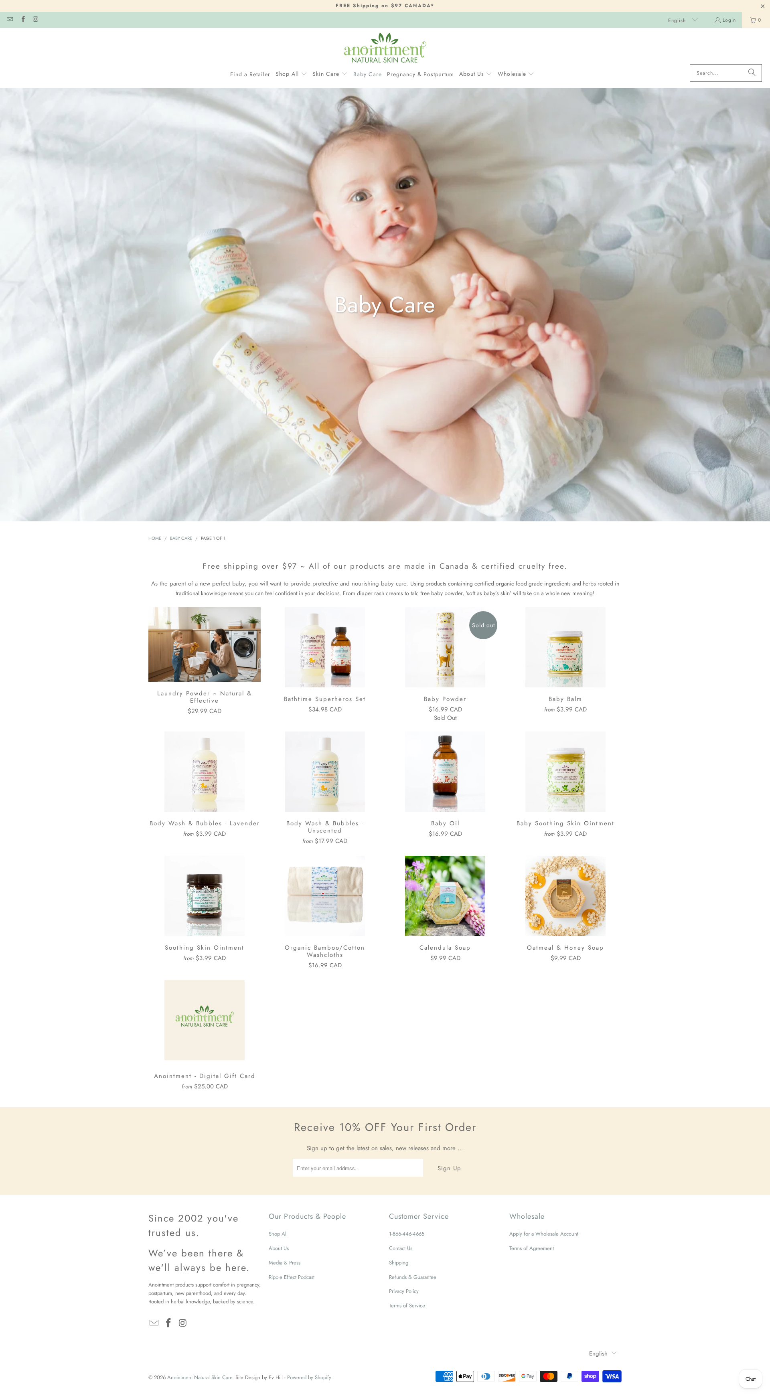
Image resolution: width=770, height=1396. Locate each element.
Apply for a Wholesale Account (543, 1234)
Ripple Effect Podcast (291, 1277)
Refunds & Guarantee (412, 1277)
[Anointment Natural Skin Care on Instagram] (35, 20)
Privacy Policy (404, 1291)
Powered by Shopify (309, 1377)
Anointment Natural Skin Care (199, 1377)
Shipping (398, 1262)
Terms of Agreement (531, 1248)
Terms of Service (407, 1305)
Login (729, 20)
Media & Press (284, 1262)
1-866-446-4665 (406, 1234)
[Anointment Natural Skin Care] (385, 48)
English (678, 20)
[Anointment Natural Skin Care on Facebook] (22, 20)
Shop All (278, 1234)
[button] (291, 74)
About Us (279, 1248)
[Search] (752, 73)
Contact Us (400, 1248)
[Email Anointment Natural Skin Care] (9, 20)
